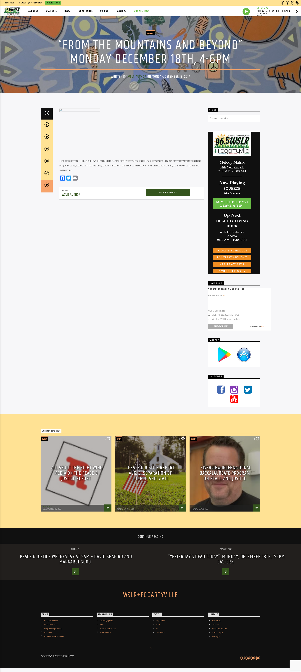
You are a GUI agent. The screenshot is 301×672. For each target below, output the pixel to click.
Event (44, 439)
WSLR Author (137, 76)
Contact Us (48, 632)
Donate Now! (142, 11)
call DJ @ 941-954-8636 (31, 3)
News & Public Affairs (108, 628)
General (150, 33)
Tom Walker (47, 507)
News (67, 11)
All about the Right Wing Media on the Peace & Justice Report (77, 473)
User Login (215, 636)
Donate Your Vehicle (219, 628)
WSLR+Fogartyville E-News (225, 315)
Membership (216, 620)
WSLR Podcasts (105, 632)
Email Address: (216, 295)
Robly (264, 326)
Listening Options (106, 620)
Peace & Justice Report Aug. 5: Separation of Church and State (151, 473)
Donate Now (54, 3)
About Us (33, 11)
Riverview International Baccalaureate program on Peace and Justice (225, 473)
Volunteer (215, 624)
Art (157, 628)
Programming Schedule (53, 628)
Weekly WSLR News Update (226, 319)
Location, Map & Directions (54, 636)
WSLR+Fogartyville (150, 594)
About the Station (50, 624)
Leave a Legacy (217, 632)
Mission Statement (51, 620)
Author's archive (168, 193)
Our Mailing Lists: (216, 310)
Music (102, 624)
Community (160, 632)
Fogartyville (85, 11)
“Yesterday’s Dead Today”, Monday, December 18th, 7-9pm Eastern (226, 559)
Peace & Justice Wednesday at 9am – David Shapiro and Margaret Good (76, 559)
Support (105, 11)
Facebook (9, 3)
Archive (121, 11)
